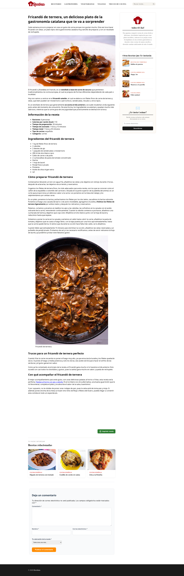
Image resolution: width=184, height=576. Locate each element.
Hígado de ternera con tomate (42, 475)
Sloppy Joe (134, 74)
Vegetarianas (87, 4)
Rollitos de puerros (137, 64)
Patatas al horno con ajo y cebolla (49, 382)
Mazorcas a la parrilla (138, 85)
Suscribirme (138, 128)
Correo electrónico (80, 529)
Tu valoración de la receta (42, 539)
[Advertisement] (71, 421)
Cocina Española (36, 472)
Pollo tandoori (135, 95)
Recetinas (37, 570)
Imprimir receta (108, 431)
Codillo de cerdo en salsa (70, 475)
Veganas (102, 4)
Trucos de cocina (117, 4)
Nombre (35, 529)
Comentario (37, 506)
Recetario (56, 4)
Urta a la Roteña (95, 475)
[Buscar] (154, 4)
